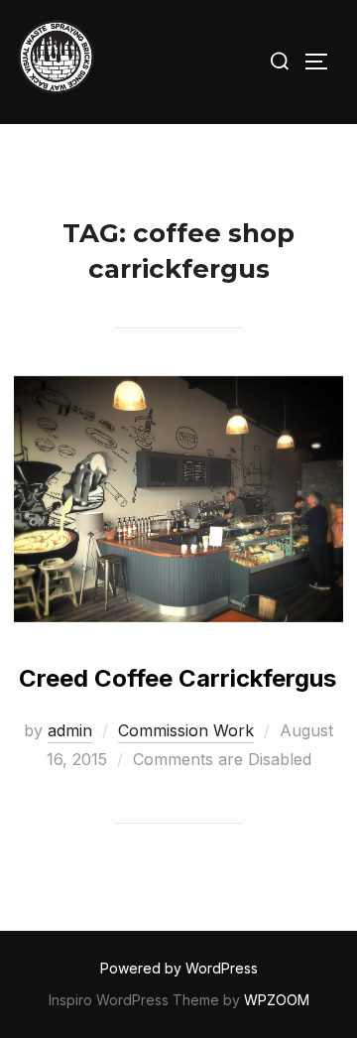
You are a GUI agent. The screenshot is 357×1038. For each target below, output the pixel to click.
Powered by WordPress (179, 968)
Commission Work (186, 730)
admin (70, 730)
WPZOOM (276, 999)
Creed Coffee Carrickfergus (177, 678)
